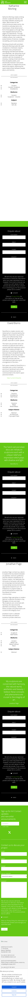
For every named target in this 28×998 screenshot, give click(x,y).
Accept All (14, 987)
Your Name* (14, 234)
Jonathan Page (14, 563)
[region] (14, 983)
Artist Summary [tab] (14, 382)
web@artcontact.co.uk (10, 957)
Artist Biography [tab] (14, 77)
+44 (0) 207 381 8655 (9, 967)
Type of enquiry (6, 873)
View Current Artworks (14, 378)
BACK (14, 317)
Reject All (14, 995)
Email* (14, 242)
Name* (3, 851)
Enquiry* (14, 257)
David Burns (13, 323)
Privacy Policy (16, 296)
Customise (14, 991)
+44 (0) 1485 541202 (8, 955)
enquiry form (12, 964)
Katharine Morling (13, 7)
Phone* (14, 249)
